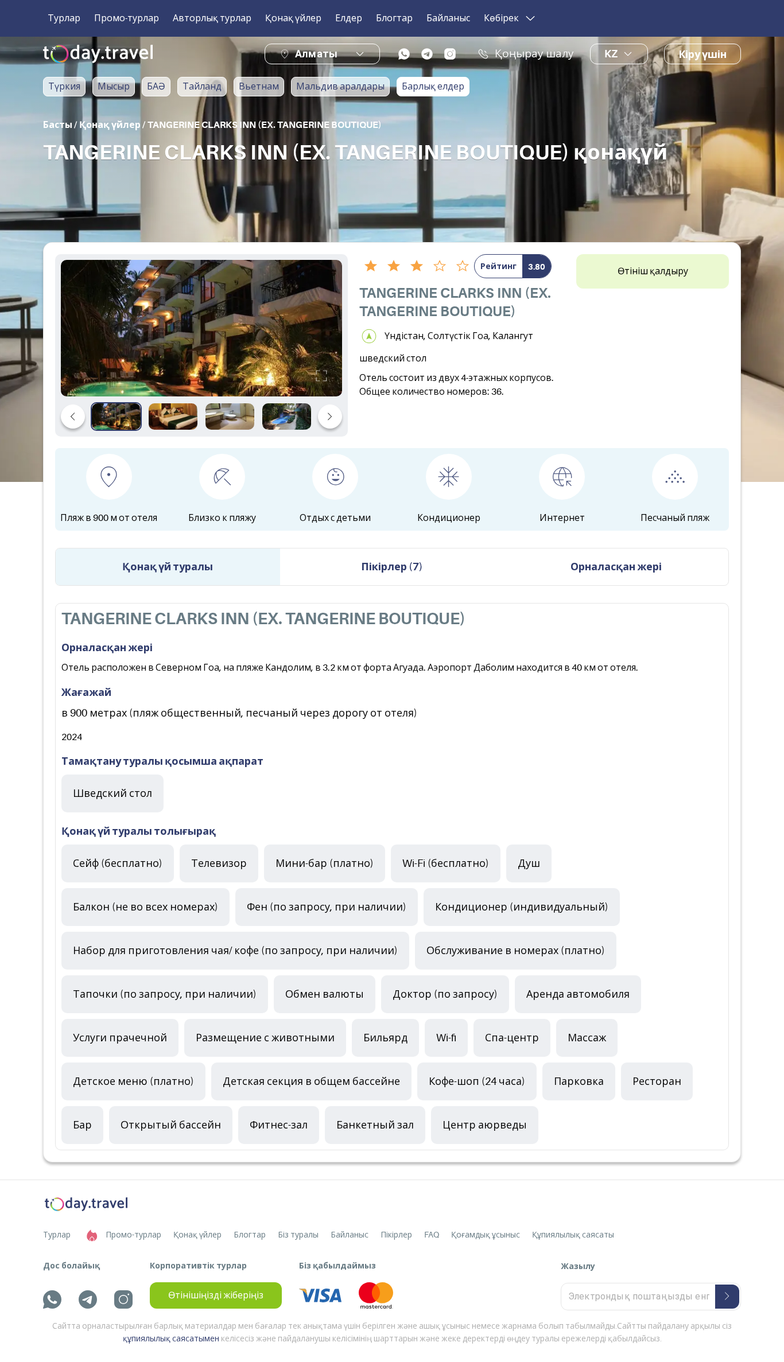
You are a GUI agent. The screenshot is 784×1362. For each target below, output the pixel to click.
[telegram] (427, 54)
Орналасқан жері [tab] (616, 567)
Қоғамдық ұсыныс (485, 1234)
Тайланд (202, 86)
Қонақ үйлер (293, 18)
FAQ (431, 1234)
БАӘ (156, 86)
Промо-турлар (126, 18)
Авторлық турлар (212, 18)
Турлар (64, 18)
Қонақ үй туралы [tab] (167, 567)
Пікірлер (396, 1234)
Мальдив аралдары (340, 86)
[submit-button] (727, 1297)
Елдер (348, 18)
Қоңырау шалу (534, 54)
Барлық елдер (433, 86)
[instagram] (450, 54)
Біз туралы (298, 1234)
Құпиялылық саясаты (573, 1234)
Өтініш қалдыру (653, 271)
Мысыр (114, 86)
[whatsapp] (404, 54)
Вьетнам (259, 86)
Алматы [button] (316, 54)
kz (611, 54)
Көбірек (501, 18)
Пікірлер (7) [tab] (392, 567)
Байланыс (448, 18)
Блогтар (394, 18)
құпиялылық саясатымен (171, 1338)
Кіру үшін (702, 54)
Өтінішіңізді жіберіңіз (215, 1295)
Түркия (64, 86)
